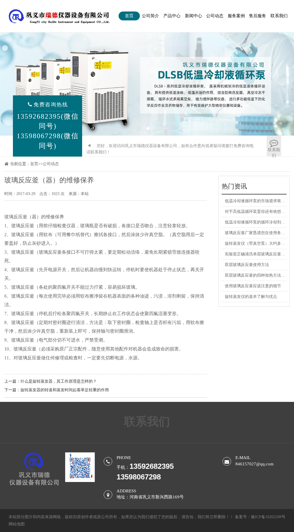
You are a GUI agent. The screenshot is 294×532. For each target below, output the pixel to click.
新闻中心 (193, 16)
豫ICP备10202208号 (268, 517)
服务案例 (236, 16)
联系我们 (279, 16)
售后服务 (257, 16)
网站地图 (17, 524)
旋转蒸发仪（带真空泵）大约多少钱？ (259, 243)
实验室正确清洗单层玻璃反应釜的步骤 (259, 254)
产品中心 (172, 16)
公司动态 (214, 16)
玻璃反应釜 (15, 216)
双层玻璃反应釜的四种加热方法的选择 (259, 275)
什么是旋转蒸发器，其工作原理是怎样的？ (58, 381)
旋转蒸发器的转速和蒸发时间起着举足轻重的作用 (64, 390)
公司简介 (150, 16)
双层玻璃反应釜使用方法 (247, 265)
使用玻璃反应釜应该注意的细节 (253, 286)
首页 (129, 16)
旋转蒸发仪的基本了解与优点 (251, 296)
